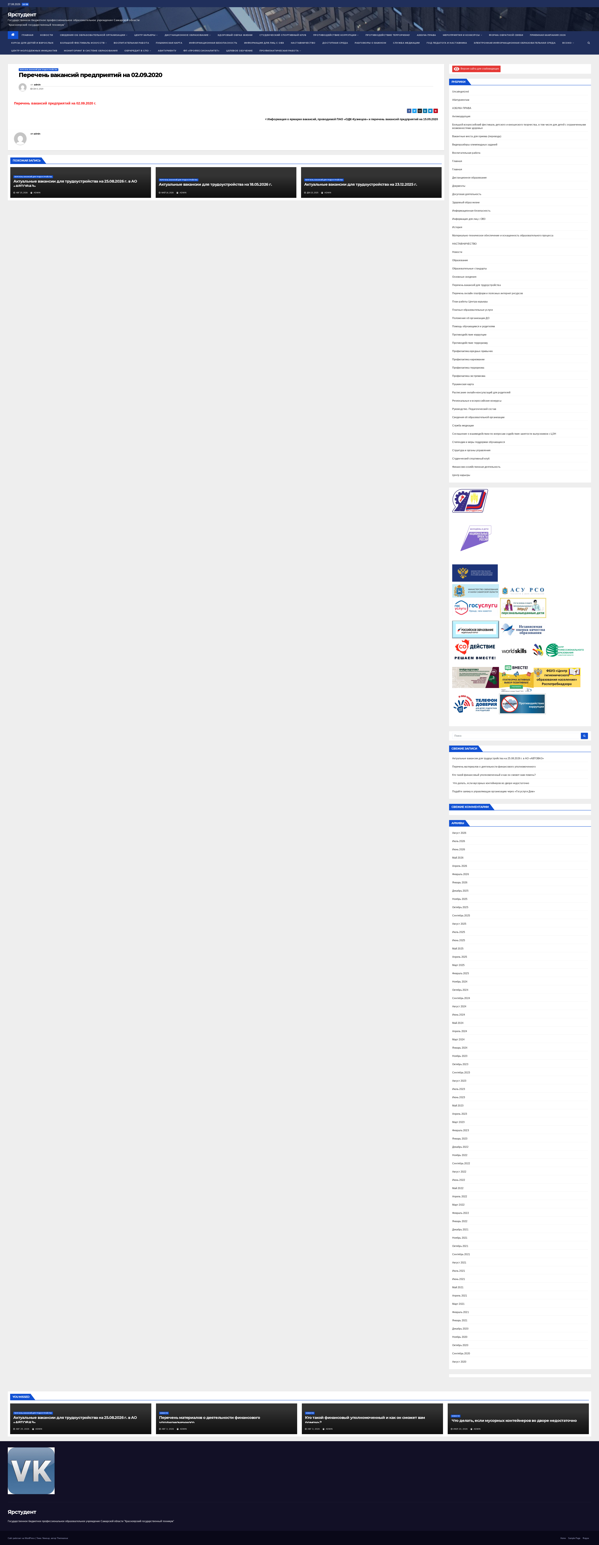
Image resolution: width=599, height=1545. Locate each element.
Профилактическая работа (279, 50)
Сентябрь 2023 (461, 1072)
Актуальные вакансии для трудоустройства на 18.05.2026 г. (215, 184)
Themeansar (62, 1538)
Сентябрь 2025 (461, 915)
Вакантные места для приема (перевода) (476, 136)
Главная (27, 35)
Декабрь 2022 (460, 1147)
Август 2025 (459, 923)
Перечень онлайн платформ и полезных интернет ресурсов (487, 293)
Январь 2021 (460, 1320)
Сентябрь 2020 (461, 1353)
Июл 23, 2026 (460, 1429)
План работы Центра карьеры (470, 301)
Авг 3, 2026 (168, 1429)
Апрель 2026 (459, 866)
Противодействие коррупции (334, 35)
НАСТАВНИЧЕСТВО (303, 42)
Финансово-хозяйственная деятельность (476, 467)
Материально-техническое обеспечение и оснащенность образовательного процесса (502, 235)
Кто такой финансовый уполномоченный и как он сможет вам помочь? (494, 775)
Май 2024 (458, 1023)
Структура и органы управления (471, 450)
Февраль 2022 (460, 1213)
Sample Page (574, 1538)
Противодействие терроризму (387, 35)
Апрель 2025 (459, 957)
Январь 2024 (460, 1047)
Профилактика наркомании (468, 359)
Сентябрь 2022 (461, 1163)
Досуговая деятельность (466, 194)
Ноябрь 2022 (460, 1155)
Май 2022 (458, 1188)
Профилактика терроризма (468, 367)
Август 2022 (459, 1171)
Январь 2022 (460, 1221)
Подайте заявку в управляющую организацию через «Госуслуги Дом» (493, 791)
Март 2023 (458, 1122)
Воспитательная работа (131, 42)
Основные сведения (464, 276)
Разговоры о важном (370, 42)
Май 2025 (458, 948)
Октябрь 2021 (460, 1246)
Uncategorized (460, 91)
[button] (589, 42)
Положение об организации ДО (470, 318)
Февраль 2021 (460, 1312)
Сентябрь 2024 (461, 998)
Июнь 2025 (458, 940)
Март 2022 (458, 1204)
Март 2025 (458, 965)
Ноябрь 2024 (460, 981)
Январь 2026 (460, 882)
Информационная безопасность (213, 42)
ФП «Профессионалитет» (201, 50)
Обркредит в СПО (136, 50)
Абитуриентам (460, 100)
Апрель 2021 (459, 1295)
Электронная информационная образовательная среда (514, 42)
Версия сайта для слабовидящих (479, 68)
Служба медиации (406, 42)
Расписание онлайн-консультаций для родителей (481, 392)
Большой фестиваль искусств (82, 42)
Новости (46, 35)
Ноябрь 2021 (460, 1237)
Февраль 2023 (460, 1130)
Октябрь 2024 (460, 990)
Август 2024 (459, 1006)
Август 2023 (459, 1080)
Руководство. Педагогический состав (474, 409)
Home (563, 1538)
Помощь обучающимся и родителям (473, 326)
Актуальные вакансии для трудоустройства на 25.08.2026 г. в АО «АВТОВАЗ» (498, 758)
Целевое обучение (239, 50)
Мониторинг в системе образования (90, 50)
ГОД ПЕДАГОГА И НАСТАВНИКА (447, 42)
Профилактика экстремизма (468, 376)
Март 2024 (458, 1039)
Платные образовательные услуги (472, 310)
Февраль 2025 (460, 973)
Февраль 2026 (460, 874)
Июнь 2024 (458, 1014)
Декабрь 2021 (460, 1229)
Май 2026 (458, 857)
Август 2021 (459, 1262)
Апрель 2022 (459, 1196)
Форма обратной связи (506, 35)
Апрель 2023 (459, 1114)
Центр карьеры (145, 35)
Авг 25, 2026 (22, 1429)
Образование (460, 260)
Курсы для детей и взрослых (32, 42)
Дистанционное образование (187, 35)
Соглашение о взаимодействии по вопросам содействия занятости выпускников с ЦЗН (504, 433)
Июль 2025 (458, 932)
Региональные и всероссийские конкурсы (477, 400)
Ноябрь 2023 (460, 1056)
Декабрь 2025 (460, 890)
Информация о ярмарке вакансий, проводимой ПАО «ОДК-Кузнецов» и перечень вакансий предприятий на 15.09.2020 (352, 119)
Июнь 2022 (458, 1180)
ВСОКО (567, 42)
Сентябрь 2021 (461, 1254)
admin (37, 84)
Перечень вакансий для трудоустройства (38, 69)
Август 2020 (459, 1361)
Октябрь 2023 (460, 1064)
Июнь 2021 (458, 1279)
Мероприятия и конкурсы (461, 35)
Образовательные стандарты (469, 268)
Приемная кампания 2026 (548, 35)
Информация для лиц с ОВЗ (264, 42)
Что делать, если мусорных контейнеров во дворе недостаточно (490, 783)
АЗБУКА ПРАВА (426, 35)
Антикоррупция (461, 116)
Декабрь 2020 (460, 1328)
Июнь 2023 (458, 1097)
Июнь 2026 (458, 849)
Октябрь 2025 (460, 907)
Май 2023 (458, 1105)
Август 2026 (459, 833)
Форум (586, 1538)
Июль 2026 (458, 841)
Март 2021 (458, 1304)
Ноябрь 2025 (460, 899)
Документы (458, 186)
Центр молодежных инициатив (34, 50)
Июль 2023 (458, 1089)
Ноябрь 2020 (460, 1337)
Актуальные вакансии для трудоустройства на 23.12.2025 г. (360, 184)
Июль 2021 (458, 1271)
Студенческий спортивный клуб (282, 35)
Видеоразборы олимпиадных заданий (474, 144)
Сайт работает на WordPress (21, 1538)
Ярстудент (22, 14)
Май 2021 (458, 1287)
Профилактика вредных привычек (472, 351)
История (457, 227)
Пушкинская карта (169, 42)
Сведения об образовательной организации (92, 35)
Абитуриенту (167, 50)
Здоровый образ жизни (235, 35)
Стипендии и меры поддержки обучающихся (478, 442)
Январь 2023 (460, 1138)
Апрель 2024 (459, 1031)
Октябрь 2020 (460, 1345)
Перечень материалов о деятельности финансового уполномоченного (494, 766)
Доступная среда (335, 42)
